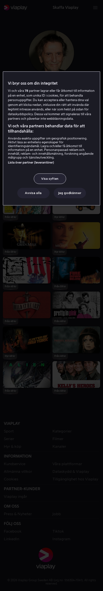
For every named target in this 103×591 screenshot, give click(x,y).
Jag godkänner (69, 192)
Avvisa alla (33, 192)
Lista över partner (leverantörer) (31, 162)
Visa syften (50, 178)
